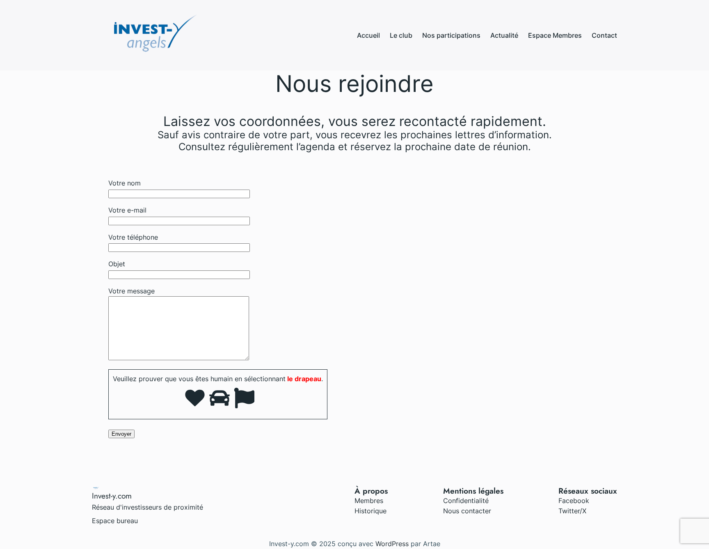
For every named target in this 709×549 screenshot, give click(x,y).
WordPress (392, 544)
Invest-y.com (112, 495)
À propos (371, 490)
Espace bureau (115, 521)
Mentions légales (473, 490)
